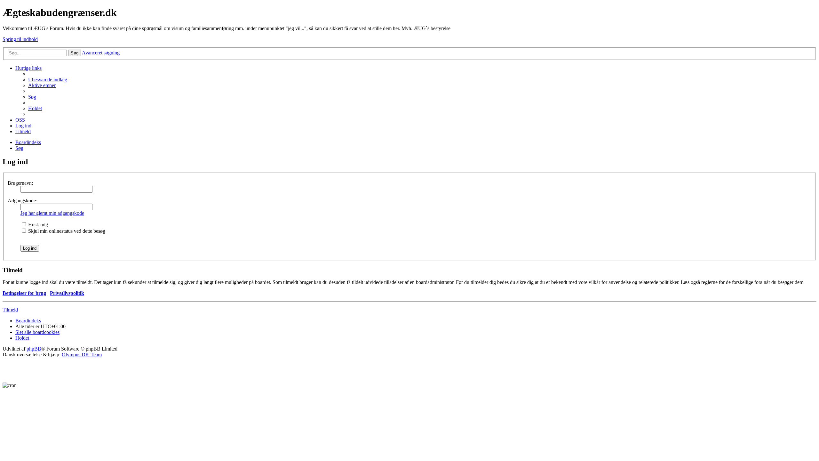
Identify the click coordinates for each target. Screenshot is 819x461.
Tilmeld (10, 309)
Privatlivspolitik (67, 293)
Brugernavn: (20, 183)
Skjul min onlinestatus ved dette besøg (66, 231)
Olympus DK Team (82, 354)
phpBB (34, 349)
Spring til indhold (20, 39)
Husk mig (37, 224)
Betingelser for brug (24, 293)
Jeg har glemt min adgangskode (52, 213)
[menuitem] (47, 79)
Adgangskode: (22, 200)
